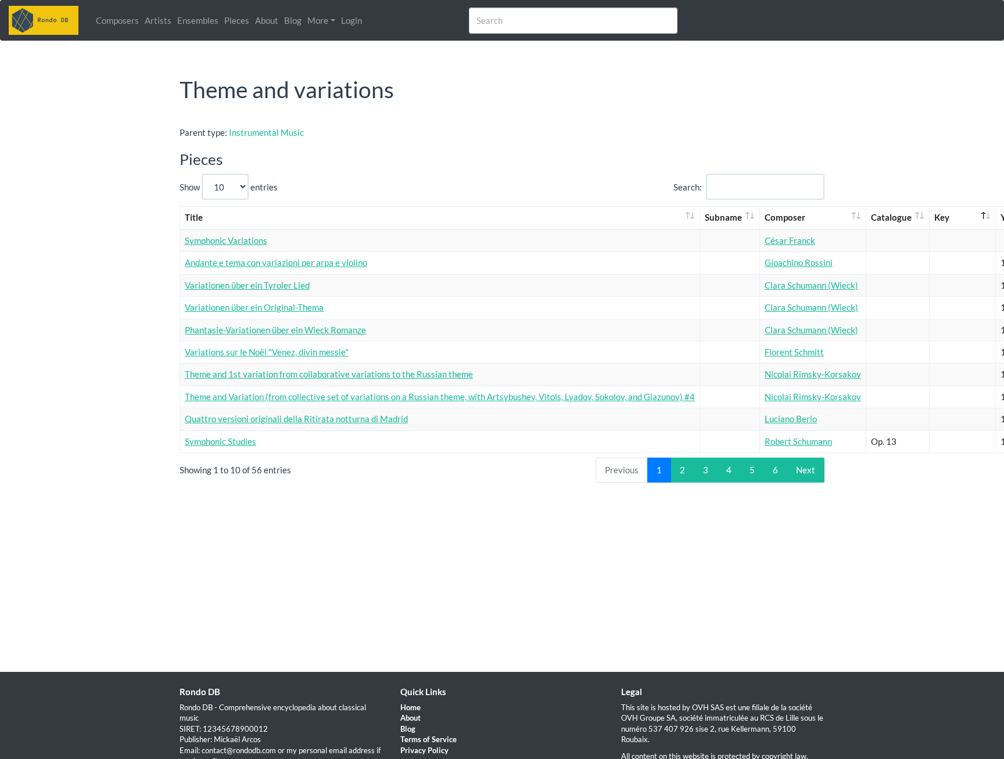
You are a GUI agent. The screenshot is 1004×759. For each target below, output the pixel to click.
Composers (117, 20)
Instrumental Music (266, 132)
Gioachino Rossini (799, 262)
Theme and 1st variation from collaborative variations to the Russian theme (329, 374)
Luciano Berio (791, 418)
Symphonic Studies (220, 441)
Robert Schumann (798, 441)
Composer (785, 217)
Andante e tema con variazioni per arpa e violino (276, 262)
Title (194, 217)
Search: (687, 187)
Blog (293, 20)
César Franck (790, 240)
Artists (158, 20)
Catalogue (891, 217)
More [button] (317, 20)
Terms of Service (428, 739)
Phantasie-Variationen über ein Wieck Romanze (275, 330)
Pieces (236, 20)
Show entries (229, 187)
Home (410, 707)
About (266, 20)
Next (805, 470)
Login (351, 20)
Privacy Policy (424, 750)
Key (941, 217)
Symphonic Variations (226, 240)
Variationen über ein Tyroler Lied (247, 285)
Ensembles (197, 20)
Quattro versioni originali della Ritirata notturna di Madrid (296, 418)
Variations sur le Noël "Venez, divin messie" (267, 352)
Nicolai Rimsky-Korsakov (813, 374)
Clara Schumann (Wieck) (811, 285)
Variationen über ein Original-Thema (254, 307)
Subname (723, 217)
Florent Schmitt (794, 352)
